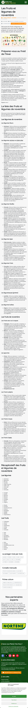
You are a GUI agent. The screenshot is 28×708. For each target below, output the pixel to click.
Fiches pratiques (7, 17)
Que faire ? (19, 571)
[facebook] (2, 655)
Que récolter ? (21, 573)
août (12, 559)
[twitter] (6, 655)
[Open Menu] (26, 2)
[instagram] (10, 655)
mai (22, 557)
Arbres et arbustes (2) (8, 582)
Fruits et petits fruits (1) (8, 585)
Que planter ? (13, 573)
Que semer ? (5, 573)
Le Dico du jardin (5, 681)
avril (18, 557)
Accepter (14, 696)
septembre (18, 559)
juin (4, 559)
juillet (8, 559)
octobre (5, 562)
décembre (17, 562)
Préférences (14, 703)
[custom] (17, 655)
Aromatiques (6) (17, 582)
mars (14, 557)
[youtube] (13, 655)
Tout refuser (14, 699)
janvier (4, 557)
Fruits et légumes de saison (16, 21)
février (9, 557)
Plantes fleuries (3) (7, 587)
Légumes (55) (18, 585)
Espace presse (4, 679)
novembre (14, 17)
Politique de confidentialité (13, 706)
